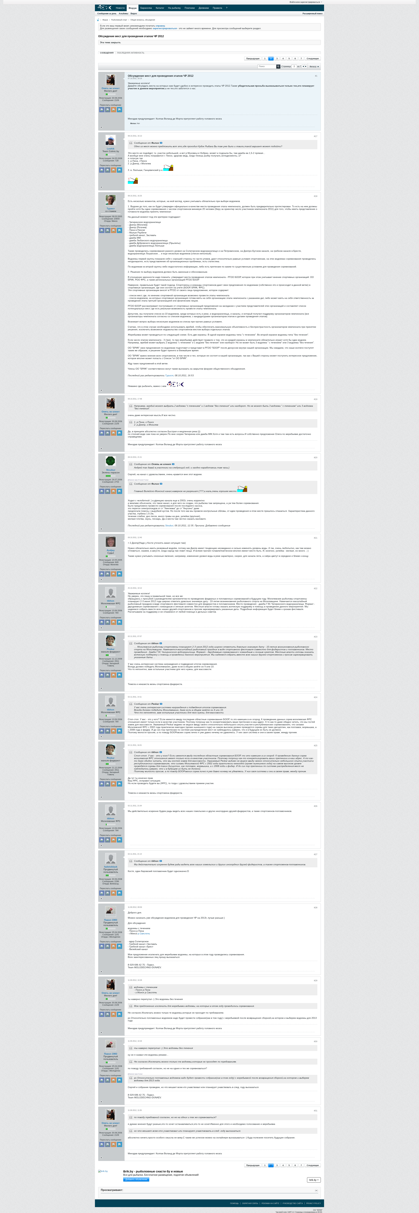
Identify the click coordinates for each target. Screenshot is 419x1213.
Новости (120, 8)
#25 (315, 745)
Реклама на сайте (270, 1203)
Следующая (313, 58)
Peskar (110, 649)
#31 (315, 1111)
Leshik (110, 148)
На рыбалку (174, 8)
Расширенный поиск (312, 13)
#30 (315, 1041)
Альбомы (123, 13)
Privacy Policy (313, 1203)
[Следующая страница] (305, 66)
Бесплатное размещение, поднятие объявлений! (161, 1174)
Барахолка (146, 8)
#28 (315, 907)
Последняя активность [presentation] (130, 53)
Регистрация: (105, 98)
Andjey (111, 550)
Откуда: (107, 221)
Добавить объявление (136, 1179)
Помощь (234, 1203)
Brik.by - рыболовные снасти (153, 1171)
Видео (134, 13)
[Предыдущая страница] (303, 66)
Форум (133, 8)
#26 (315, 806)
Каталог (160, 8)
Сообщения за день (106, 13)
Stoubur (110, 470)
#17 (315, 136)
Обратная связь (250, 1203)
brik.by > (314, 1179)
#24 (315, 697)
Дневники (204, 8)
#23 (315, 637)
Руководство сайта (293, 1203)
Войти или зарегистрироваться (305, 2)
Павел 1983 (110, 920)
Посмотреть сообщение (161, 143)
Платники (190, 8)
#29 (315, 980)
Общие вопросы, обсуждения (142, 20)
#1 (316, 76)
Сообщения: (108, 100)
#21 (315, 538)
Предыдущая (252, 58)
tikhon (110, 600)
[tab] (106, 52)
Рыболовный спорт (119, 20)
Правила (217, 8)
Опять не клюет (111, 88)
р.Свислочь (144, 933)
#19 (315, 399)
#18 (315, 196)
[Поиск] (278, 66)
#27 (315, 854)
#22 (315, 588)
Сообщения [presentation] (107, 53)
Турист (111, 208)
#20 (315, 457)
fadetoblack (110, 866)
